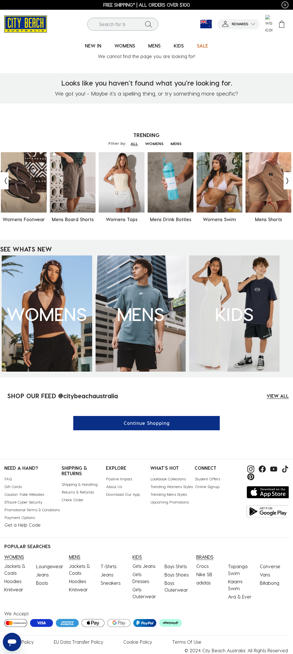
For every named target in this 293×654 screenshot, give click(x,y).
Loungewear (49, 566)
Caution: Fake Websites (24, 494)
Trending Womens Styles (172, 486)
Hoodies (12, 581)
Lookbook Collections (168, 479)
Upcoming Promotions (170, 502)
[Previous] (4, 180)
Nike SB (204, 574)
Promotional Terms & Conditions (32, 510)
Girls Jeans (143, 566)
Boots (42, 583)
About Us (114, 486)
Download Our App (123, 494)
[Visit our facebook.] (261, 468)
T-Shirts (108, 566)
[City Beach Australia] (25, 23)
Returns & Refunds (78, 492)
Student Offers (207, 479)
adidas (203, 582)
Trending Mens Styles (169, 494)
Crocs (202, 566)
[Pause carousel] (285, 5)
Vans (265, 574)
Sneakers (110, 583)
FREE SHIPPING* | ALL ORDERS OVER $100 (146, 4)
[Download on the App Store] (268, 492)
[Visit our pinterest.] (249, 476)
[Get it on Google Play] (268, 511)
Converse (270, 566)
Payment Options (20, 517)
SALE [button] (202, 45)
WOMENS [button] (124, 45)
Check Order (73, 500)
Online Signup (207, 486)
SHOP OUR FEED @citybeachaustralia (62, 395)
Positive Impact (119, 479)
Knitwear (13, 589)
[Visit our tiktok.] (284, 468)
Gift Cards (13, 486)
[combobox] (123, 24)
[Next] (288, 180)
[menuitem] (93, 45)
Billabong (269, 583)
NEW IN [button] (93, 45)
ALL (134, 143)
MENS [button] (154, 45)
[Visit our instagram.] (250, 468)
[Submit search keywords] (148, 24)
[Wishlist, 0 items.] (268, 24)
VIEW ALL (278, 396)
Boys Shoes (177, 574)
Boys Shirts (176, 566)
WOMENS (154, 143)
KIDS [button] (179, 45)
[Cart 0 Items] (281, 24)
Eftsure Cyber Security (23, 502)
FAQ (8, 479)
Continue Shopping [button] (147, 423)
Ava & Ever (240, 596)
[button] (238, 24)
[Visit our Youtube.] (273, 468)
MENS (176, 143)
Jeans (42, 574)
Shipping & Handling (80, 484)
